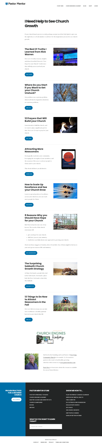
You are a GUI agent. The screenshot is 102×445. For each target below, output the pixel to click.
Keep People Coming (72, 413)
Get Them (28, 138)
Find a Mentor (70, 400)
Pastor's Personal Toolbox (39, 395)
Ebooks (32, 407)
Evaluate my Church (72, 405)
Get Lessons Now (31, 253)
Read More (29, 204)
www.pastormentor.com (67, 362)
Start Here (46, 367)
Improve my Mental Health (74, 397)
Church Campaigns (36, 402)
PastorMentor (15, 3)
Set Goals (69, 407)
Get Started (16, 399)
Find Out (28, 107)
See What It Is (30, 286)
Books (32, 405)
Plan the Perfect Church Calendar (77, 395)
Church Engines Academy (38, 397)
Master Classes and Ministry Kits (40, 400)
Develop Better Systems (74, 415)
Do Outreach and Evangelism (75, 402)
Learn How (29, 174)
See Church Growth (72, 410)
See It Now (29, 74)
